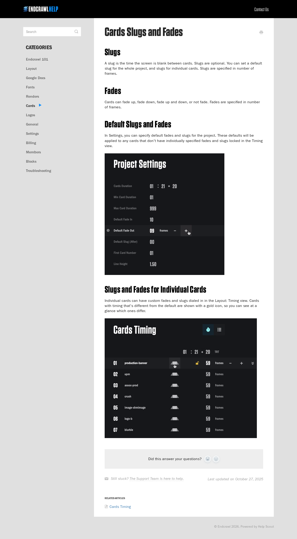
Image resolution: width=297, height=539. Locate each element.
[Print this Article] (261, 33)
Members (33, 152)
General (32, 124)
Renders (32, 96)
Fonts (30, 87)
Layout (31, 68)
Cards (30, 105)
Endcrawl (224, 526)
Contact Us (261, 9)
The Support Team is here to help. (156, 478)
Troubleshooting (38, 170)
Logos (30, 115)
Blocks (31, 161)
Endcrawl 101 (37, 59)
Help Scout (266, 526)
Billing (31, 143)
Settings (32, 133)
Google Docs (35, 78)
